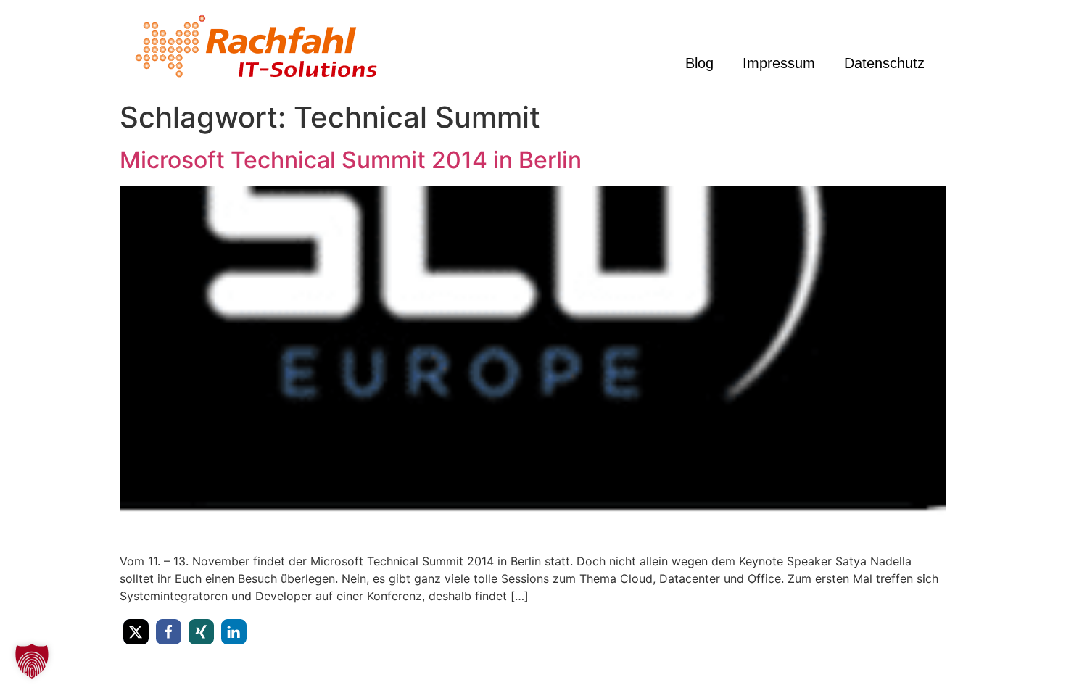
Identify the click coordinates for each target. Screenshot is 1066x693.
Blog (699, 63)
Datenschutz (884, 63)
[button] (136, 631)
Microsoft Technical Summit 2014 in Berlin (351, 160)
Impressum (779, 63)
